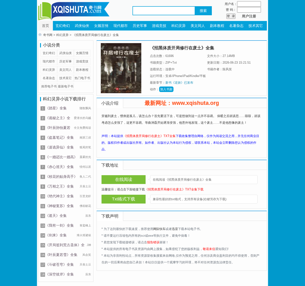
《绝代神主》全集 (59, 196)
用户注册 (249, 16)
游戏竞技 (159, 26)
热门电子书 (82, 78)
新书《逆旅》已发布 (179, 82)
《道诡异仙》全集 (59, 147)
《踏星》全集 (56, 108)
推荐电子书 (49, 86)
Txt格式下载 (123, 199)
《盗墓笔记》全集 (59, 137)
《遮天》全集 (56, 216)
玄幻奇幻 (63, 26)
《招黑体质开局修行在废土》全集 (95, 35)
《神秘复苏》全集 (59, 206)
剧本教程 (217, 26)
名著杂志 (236, 26)
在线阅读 (123, 179)
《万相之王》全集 (59, 186)
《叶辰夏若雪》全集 (61, 255)
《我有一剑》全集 (59, 225)
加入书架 (166, 89)
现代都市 (120, 26)
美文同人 (198, 26)
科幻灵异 (178, 26)
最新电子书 (65, 86)
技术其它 (256, 26)
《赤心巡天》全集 (59, 167)
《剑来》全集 (56, 235)
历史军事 (140, 26)
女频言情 (101, 26)
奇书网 (47, 35)
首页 (45, 26)
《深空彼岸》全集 (59, 274)
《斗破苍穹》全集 (59, 264)
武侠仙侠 (82, 26)
